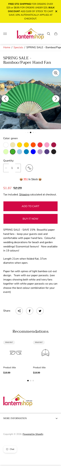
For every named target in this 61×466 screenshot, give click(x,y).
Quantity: (8, 160)
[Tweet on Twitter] (40, 310)
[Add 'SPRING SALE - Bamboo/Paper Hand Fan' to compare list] (29, 168)
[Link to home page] (18, 400)
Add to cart (30, 206)
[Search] (48, 33)
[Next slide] (55, 98)
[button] (25, 132)
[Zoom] (55, 73)
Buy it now (30, 219)
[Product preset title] (15, 353)
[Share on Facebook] (29, 310)
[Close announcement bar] (56, 11)
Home (6, 47)
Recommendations (30, 331)
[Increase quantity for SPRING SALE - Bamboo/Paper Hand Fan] (18, 168)
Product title (9, 367)
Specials (18, 47)
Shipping (24, 194)
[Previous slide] (5, 98)
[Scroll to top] (30, 444)
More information (15, 418)
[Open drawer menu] (5, 33)
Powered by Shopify (33, 434)
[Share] (19, 310)
